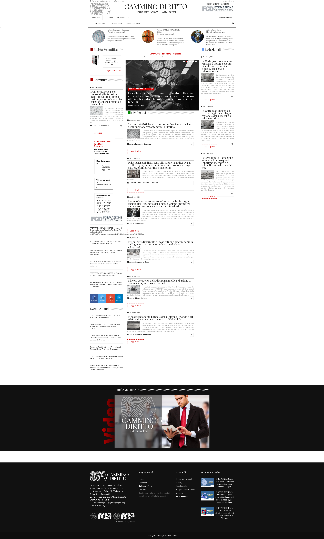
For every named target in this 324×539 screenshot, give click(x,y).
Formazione (116, 24)
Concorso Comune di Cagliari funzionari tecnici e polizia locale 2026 (106, 357)
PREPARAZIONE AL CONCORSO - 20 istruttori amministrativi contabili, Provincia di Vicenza (224, 513)
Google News (147, 486)
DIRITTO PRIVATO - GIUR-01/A (141, 89)
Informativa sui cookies (185, 479)
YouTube (110, 301)
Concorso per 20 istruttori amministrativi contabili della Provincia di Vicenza (106, 348)
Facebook (94, 301)
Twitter (102, 301)
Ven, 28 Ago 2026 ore (101, 1)
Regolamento (181, 486)
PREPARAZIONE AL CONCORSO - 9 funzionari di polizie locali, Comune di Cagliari (224, 483)
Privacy (179, 483)
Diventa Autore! (123, 17)
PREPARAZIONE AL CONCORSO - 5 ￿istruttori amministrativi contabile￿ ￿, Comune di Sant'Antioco (105, 338)
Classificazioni (132, 24)
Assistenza (96, 17)
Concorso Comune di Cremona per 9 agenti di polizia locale (105, 316)
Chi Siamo (109, 17)
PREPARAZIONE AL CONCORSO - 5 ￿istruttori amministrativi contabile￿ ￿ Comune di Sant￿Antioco (106, 253)
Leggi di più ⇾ (98, 133)
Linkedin (119, 301)
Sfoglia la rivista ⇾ (113, 71)
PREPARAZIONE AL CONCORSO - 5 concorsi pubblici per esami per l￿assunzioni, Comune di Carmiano (106, 284)
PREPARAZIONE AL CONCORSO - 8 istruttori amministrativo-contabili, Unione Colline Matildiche (105, 264)
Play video (162, 421)
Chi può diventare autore (185, 490)
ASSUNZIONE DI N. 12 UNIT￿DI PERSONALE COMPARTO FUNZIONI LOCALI (105, 326)
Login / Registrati (225, 17)
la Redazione (99, 24)
